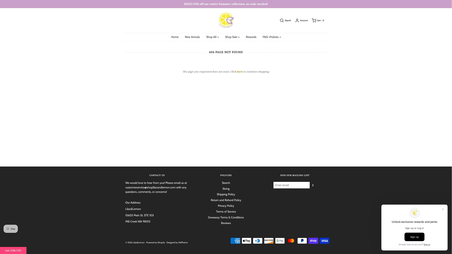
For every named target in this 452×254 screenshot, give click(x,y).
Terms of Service (226, 211)
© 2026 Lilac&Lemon (135, 242)
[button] (13, 250)
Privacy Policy (226, 205)
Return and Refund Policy (226, 200)
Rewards (251, 37)
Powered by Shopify (155, 242)
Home (175, 37)
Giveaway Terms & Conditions (226, 217)
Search (226, 183)
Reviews (226, 223)
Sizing (226, 188)
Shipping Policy (226, 194)
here (240, 71)
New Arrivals (192, 37)
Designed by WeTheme (177, 242)
